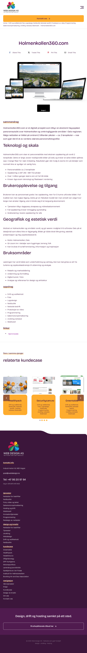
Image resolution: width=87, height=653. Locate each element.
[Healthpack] (15, 377)
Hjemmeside (13, 334)
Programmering (43, 410)
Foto (39, 406)
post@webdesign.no (11, 473)
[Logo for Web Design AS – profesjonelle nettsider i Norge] (13, 442)
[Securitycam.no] (44, 377)
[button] (42, 420)
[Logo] (11, 2)
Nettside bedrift (73, 407)
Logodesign (45, 406)
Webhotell (18, 410)
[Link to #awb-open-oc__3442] (82, 7)
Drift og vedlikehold (15, 405)
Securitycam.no (45, 400)
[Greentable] (72, 377)
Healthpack (15, 400)
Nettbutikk (12, 406)
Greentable (72, 400)
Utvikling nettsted (43, 412)
